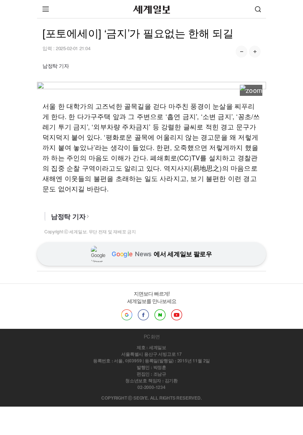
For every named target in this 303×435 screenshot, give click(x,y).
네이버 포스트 (160, 314)
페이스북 (143, 314)
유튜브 (176, 314)
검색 (258, 9)
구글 (126, 314)
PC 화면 (152, 336)
